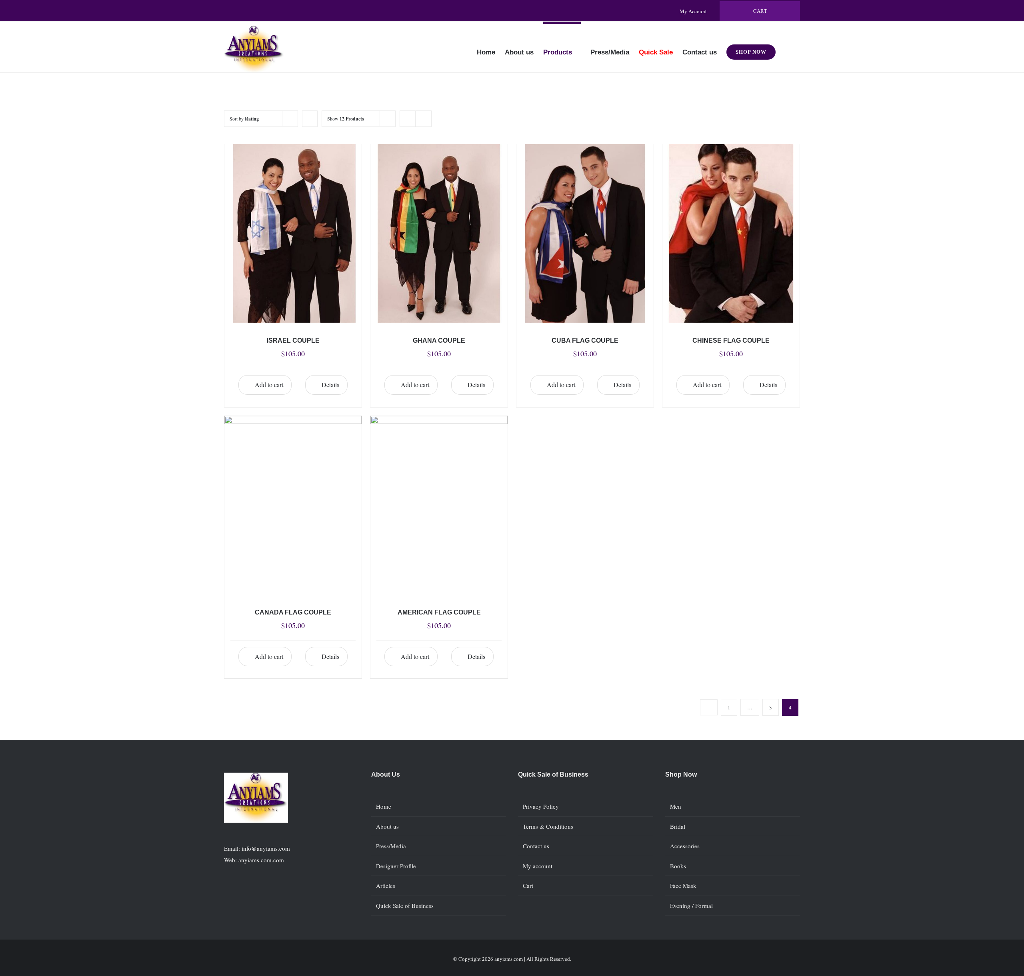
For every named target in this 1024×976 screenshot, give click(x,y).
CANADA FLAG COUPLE (293, 612)
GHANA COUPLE (439, 340)
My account (537, 866)
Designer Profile (396, 866)
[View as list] (423, 119)
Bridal (677, 826)
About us (387, 826)
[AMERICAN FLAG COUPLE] (439, 505)
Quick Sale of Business (405, 906)
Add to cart (269, 384)
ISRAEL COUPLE (293, 340)
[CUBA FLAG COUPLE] (585, 233)
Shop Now (681, 774)
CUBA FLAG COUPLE (585, 340)
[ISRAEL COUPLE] (293, 233)
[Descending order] (310, 118)
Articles (385, 886)
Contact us (536, 846)
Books (678, 866)
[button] (787, 47)
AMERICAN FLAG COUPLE (439, 612)
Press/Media (391, 846)
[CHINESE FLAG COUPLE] (731, 233)
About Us (385, 774)
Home (383, 806)
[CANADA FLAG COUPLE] (293, 505)
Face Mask (683, 886)
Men (675, 806)
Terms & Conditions (548, 826)
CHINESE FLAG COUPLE (731, 340)
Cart (528, 886)
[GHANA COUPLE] (439, 233)
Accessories (685, 846)
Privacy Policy (541, 806)
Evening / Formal (691, 906)
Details (330, 384)
